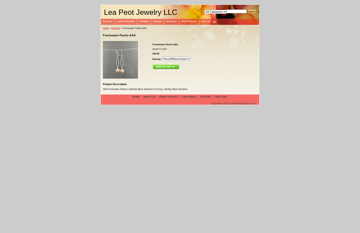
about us (149, 97)
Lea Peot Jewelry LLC (140, 12)
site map (205, 97)
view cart (205, 21)
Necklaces (171, 21)
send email (189, 97)
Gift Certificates (189, 21)
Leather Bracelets (126, 21)
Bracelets (107, 21)
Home (106, 28)
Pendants (144, 21)
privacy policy (168, 97)
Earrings (157, 21)
